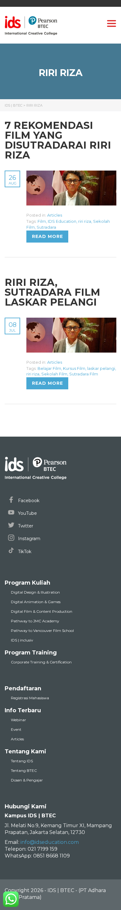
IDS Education (62, 221)
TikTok (24, 551)
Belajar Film (49, 368)
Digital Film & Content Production (41, 611)
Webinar (18, 719)
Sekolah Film (54, 373)
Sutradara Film (83, 373)
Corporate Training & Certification (41, 662)
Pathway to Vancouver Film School (42, 630)
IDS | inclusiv (22, 640)
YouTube (27, 513)
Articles (54, 215)
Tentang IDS (22, 761)
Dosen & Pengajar (27, 780)
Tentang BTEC (24, 770)
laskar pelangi (101, 368)
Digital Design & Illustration (35, 592)
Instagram (28, 538)
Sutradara (46, 227)
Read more (47, 236)
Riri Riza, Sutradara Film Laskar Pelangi (52, 292)
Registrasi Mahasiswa (30, 698)
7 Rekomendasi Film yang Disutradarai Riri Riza (58, 140)
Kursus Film (74, 368)
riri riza (84, 221)
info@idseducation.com (49, 842)
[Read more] (71, 174)
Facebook (28, 500)
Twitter (25, 526)
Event (16, 729)
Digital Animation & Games (35, 601)
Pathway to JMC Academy (35, 621)
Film (42, 221)
